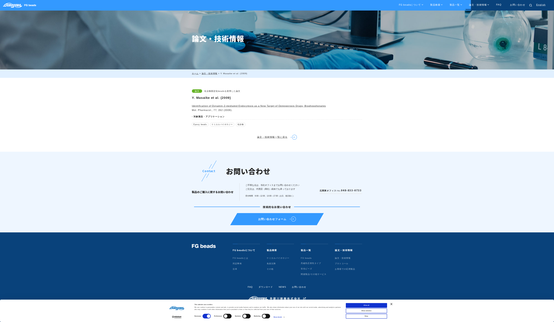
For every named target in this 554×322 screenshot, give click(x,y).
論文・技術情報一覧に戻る (272, 137)
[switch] (227, 316)
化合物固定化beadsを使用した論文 (222, 91)
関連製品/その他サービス (313, 274)
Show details (278, 317)
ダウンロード (266, 287)
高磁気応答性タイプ (311, 263)
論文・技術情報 (344, 250)
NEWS (282, 287)
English (541, 5)
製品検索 (272, 250)
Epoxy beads (200, 124)
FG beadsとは (240, 258)
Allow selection (366, 310)
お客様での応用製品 (345, 269)
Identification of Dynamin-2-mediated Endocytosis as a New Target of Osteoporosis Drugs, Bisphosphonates (259, 106)
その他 (270, 269)
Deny (366, 316)
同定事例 (237, 263)
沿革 (235, 269)
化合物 (240, 124)
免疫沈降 (271, 263)
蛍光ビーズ (306, 269)
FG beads (306, 258)
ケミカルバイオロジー (222, 124)
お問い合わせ (517, 5)
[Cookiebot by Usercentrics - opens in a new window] (176, 317)
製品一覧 (306, 250)
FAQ (498, 4)
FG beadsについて (244, 250)
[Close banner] (391, 304)
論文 (197, 91)
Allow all (366, 305)
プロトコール (341, 263)
